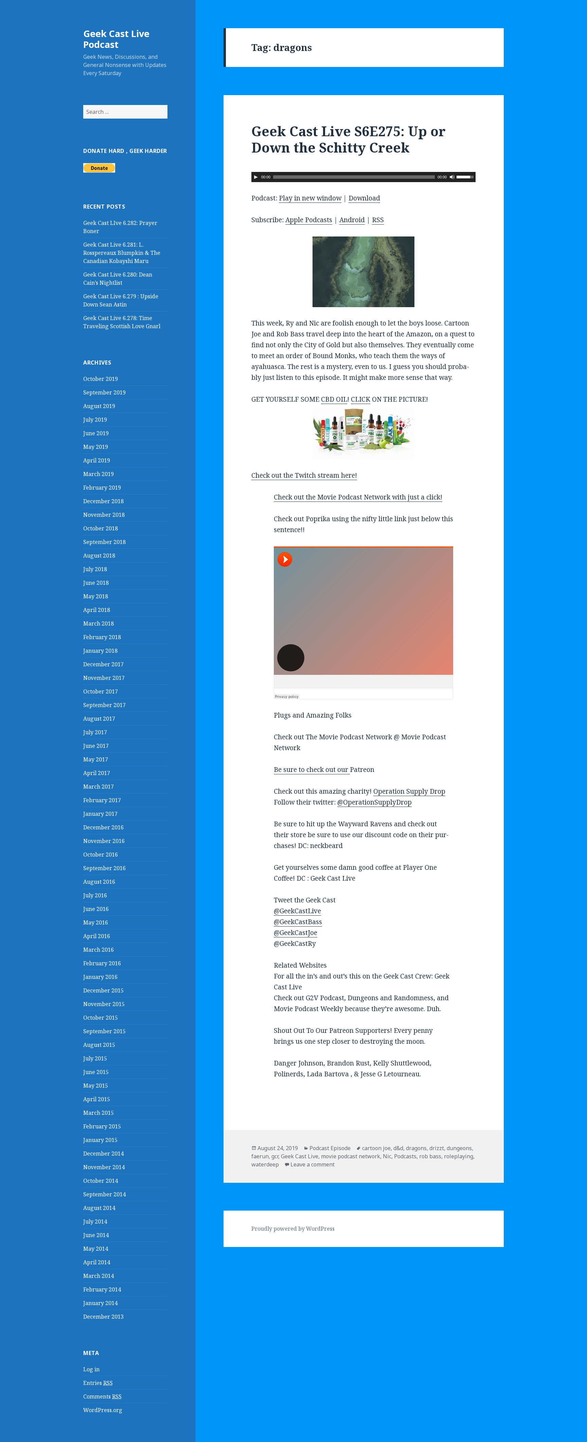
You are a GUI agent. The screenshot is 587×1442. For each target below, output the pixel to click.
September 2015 (104, 1031)
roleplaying (458, 1156)
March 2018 (98, 623)
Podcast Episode (330, 1148)
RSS (378, 219)
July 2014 (95, 1221)
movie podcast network (350, 1156)
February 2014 (102, 1289)
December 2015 (103, 990)
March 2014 (98, 1276)
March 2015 (98, 1112)
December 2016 (103, 827)
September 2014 (104, 1194)
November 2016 (104, 841)
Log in (91, 1369)
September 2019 (104, 392)
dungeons (459, 1148)
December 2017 (103, 664)
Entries (98, 1383)
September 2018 (104, 542)
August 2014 (99, 1208)
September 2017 (104, 705)
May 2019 (95, 447)
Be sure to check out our (312, 769)
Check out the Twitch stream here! (304, 475)
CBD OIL (334, 399)
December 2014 (103, 1153)
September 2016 (104, 868)
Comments (102, 1396)
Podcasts (405, 1156)
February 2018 (102, 637)
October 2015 (100, 1017)
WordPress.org (102, 1410)
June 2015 (96, 1072)
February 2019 (102, 487)
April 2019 (96, 460)
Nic (387, 1156)
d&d (398, 1148)
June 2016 (96, 909)
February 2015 (102, 1126)
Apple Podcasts (308, 219)
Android (352, 219)
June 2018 (96, 582)
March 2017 (98, 786)
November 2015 (104, 1004)
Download (364, 198)
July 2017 (95, 732)
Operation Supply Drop (409, 791)
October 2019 (100, 379)
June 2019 (96, 433)
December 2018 (103, 501)
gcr (274, 1156)
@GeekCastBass (298, 921)
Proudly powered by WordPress (293, 1228)
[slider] (466, 176)
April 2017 (96, 773)
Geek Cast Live (299, 1156)
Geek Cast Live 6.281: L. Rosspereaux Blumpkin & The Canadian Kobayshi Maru (121, 253)
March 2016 (98, 949)
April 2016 (96, 936)
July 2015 (95, 1058)
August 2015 (99, 1045)
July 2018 (95, 569)
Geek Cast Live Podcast (116, 39)
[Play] (256, 177)
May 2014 (95, 1248)
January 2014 (100, 1303)
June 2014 (96, 1235)
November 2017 (104, 678)
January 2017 (100, 813)
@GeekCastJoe (295, 932)
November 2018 (104, 514)
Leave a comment (312, 1164)
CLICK (360, 399)
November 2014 (104, 1167)
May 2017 (95, 759)
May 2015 (95, 1085)
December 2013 (103, 1316)
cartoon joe (376, 1148)
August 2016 (99, 881)
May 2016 (95, 922)
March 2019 (98, 474)
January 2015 (100, 1140)
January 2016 (100, 977)
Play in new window (310, 198)
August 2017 (99, 718)
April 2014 (96, 1262)
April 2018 (96, 610)
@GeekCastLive (297, 911)
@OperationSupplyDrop (374, 802)
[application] (363, 177)
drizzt (436, 1148)
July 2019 (95, 419)
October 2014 (100, 1180)
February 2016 (102, 963)
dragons (416, 1148)
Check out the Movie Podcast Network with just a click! (358, 497)
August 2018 (99, 555)
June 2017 (96, 746)
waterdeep (265, 1164)
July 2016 (95, 895)
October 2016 (100, 854)
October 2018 (100, 528)
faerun (260, 1156)
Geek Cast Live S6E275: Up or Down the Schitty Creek (348, 139)
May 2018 (95, 596)
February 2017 (102, 800)
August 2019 (99, 406)
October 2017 (100, 691)
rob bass (430, 1156)
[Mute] (452, 177)
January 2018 (100, 650)
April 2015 (96, 1099)
